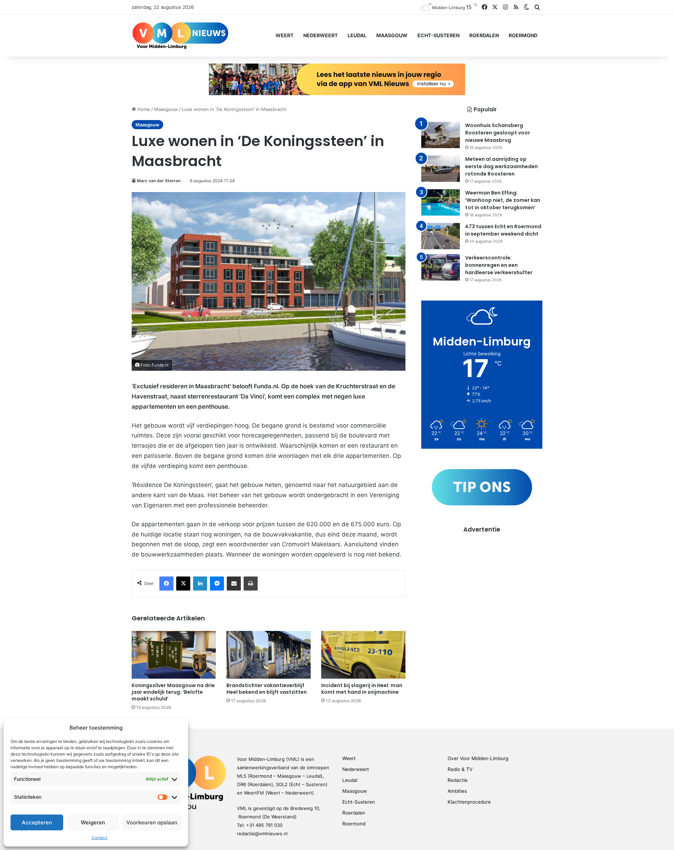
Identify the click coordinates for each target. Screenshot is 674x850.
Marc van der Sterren (158, 180)
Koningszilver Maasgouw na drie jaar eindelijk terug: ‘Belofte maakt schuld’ (173, 692)
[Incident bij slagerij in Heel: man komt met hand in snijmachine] (363, 654)
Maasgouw (392, 35)
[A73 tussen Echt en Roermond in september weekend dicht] (440, 236)
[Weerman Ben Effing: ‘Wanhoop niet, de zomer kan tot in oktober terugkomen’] (440, 202)
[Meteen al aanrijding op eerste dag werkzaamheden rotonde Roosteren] (440, 169)
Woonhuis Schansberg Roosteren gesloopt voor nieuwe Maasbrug (497, 133)
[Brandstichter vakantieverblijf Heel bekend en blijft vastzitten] (268, 654)
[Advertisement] (481, 583)
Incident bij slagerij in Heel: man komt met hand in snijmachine (361, 689)
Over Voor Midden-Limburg (478, 758)
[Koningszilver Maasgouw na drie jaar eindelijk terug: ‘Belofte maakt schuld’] (174, 654)
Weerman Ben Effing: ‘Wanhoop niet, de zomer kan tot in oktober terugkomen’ (502, 200)
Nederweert (320, 35)
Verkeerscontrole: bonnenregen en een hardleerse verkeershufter (499, 265)
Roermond (523, 35)
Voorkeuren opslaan (151, 822)
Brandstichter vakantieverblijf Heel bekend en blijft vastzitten (266, 689)
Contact (99, 837)
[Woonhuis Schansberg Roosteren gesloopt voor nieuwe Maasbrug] (440, 135)
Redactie (458, 780)
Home (143, 109)
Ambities (457, 791)
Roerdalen (484, 35)
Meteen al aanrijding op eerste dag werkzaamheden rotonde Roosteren (501, 166)
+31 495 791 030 (264, 825)
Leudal (357, 35)
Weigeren (93, 822)
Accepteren (37, 822)
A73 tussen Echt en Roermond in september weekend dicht (503, 230)
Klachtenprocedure (469, 802)
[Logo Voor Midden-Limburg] (180, 35)
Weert (284, 35)
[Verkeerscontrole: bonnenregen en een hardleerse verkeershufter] (440, 267)
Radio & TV (460, 769)
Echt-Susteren (438, 35)
